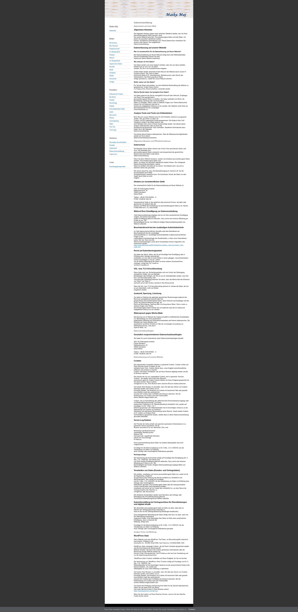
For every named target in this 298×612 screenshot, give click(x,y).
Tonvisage (112, 130)
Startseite (112, 30)
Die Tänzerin (113, 46)
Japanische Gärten (115, 64)
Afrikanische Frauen (116, 94)
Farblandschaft (114, 49)
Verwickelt (112, 79)
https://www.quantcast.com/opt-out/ (146, 591)
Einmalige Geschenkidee (117, 142)
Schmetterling (114, 121)
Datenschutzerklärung (116, 151)
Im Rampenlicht (114, 52)
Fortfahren (191, 609)
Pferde (111, 118)
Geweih (111, 100)
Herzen (111, 58)
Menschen (112, 115)
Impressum (113, 154)
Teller (111, 124)
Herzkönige (113, 103)
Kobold (111, 106)
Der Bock (112, 97)
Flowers (112, 55)
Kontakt (112, 145)
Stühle (111, 76)
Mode (111, 70)
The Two (112, 127)
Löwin (111, 112)
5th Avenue (113, 43)
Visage (111, 82)
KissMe (112, 67)
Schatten (112, 73)
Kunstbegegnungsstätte (117, 166)
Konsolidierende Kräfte (117, 109)
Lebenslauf (113, 148)
